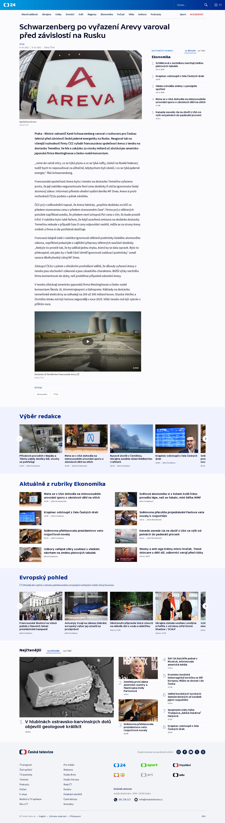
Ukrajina (46, 14)
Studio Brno (70, 774)
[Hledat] (206, 5)
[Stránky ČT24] (120, 764)
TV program (25, 764)
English (42, 816)
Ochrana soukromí (57, 816)
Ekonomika (107, 14)
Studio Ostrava (71, 779)
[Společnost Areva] (80, 84)
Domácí (70, 14)
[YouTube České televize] (190, 752)
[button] (88, 341)
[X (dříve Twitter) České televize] (197, 752)
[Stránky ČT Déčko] (119, 774)
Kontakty (68, 804)
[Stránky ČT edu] (178, 774)
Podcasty (156, 14)
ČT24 (21, 44)
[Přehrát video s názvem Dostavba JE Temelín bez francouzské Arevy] (87, 341)
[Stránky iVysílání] (182, 764)
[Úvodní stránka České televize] (36, 752)
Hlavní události (30, 14)
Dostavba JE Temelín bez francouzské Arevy (55, 374)
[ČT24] (9, 5)
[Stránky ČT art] (147, 774)
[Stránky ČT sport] (149, 764)
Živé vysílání (25, 769)
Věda (131, 14)
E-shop (23, 794)
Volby (58, 14)
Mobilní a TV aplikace (30, 799)
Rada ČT (68, 784)
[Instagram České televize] (178, 752)
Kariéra (67, 789)
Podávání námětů (73, 794)
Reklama (68, 769)
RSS (204, 816)
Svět (81, 14)
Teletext (23, 779)
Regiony (92, 14)
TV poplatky (25, 774)
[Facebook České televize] (184, 752)
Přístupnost (75, 816)
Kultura (142, 14)
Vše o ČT (23, 804)
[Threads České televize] (203, 752)
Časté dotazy (70, 799)
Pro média (69, 764)
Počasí (120, 14)
